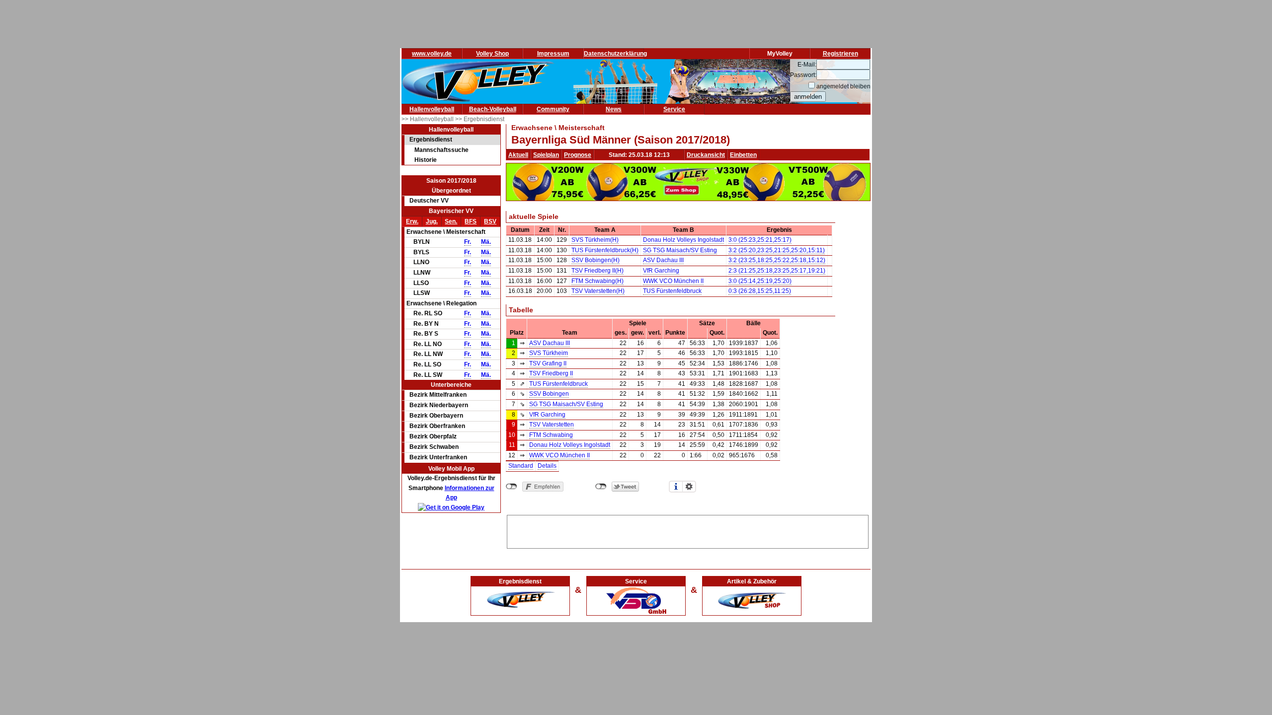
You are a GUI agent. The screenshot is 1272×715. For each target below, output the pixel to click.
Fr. (467, 241)
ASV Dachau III (663, 260)
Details (547, 465)
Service (674, 109)
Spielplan (546, 154)
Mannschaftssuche (441, 149)
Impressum (553, 53)
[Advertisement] (687, 530)
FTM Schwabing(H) (597, 281)
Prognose (577, 154)
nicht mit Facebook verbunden (511, 487)
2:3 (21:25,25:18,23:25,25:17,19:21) (776, 270)
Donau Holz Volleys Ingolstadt (683, 239)
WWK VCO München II (673, 281)
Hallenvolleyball (431, 109)
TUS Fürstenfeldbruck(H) (604, 250)
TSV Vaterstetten (551, 424)
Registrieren (840, 53)
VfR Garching (661, 270)
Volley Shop (492, 53)
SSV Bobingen (549, 393)
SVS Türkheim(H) (595, 239)
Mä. (486, 241)
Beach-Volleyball (492, 109)
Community (553, 109)
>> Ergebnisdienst (479, 119)
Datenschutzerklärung (615, 53)
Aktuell (518, 154)
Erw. (412, 221)
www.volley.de (432, 53)
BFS (471, 221)
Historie (425, 159)
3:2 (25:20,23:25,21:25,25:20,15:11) (776, 250)
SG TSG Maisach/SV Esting (680, 250)
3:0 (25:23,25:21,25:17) (760, 239)
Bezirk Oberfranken (437, 426)
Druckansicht (706, 154)
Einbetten (743, 154)
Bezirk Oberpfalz (433, 436)
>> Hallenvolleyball (428, 119)
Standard (520, 465)
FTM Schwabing (551, 434)
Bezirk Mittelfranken (438, 394)
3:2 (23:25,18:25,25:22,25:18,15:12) (776, 260)
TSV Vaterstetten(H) (598, 290)
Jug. (432, 221)
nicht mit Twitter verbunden (601, 487)
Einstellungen (689, 487)
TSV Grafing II (547, 363)
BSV (490, 221)
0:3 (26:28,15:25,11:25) (759, 290)
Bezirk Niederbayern (438, 405)
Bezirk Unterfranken (438, 457)
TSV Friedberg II (551, 373)
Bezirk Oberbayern (436, 415)
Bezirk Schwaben (434, 446)
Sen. (451, 221)
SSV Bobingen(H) (595, 260)
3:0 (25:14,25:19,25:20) (760, 281)
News (614, 109)
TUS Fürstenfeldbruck (672, 290)
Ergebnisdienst (430, 139)
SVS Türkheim (548, 353)
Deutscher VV (429, 200)
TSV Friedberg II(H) (597, 270)
